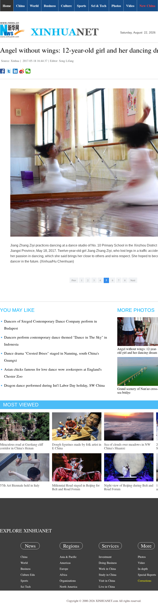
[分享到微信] (28, 71)
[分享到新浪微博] (21, 71)
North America (68, 587)
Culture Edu (28, 575)
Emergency (105, 592)
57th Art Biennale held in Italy (20, 485)
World (34, 5)
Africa (63, 575)
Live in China (107, 587)
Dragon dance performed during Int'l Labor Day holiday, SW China (54, 385)
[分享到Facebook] (2, 71)
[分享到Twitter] (9, 71)
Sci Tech (26, 587)
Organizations (68, 581)
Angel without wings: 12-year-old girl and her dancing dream (137, 351)
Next (132, 280)
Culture (66, 5)
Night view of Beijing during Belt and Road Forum (128, 487)
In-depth (143, 569)
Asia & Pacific (68, 557)
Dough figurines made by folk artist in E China (76, 446)
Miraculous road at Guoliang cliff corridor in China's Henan (21, 446)
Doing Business (108, 563)
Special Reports (147, 575)
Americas (65, 563)
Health (24, 592)
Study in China (107, 575)
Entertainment (29, 598)
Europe (64, 569)
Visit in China (107, 581)
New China (147, 5)
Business (50, 5)
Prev (74, 280)
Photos (116, 5)
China (20, 5)
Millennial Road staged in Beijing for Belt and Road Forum (76, 487)
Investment (105, 557)
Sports (81, 5)
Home (7, 5)
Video (130, 5)
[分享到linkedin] (15, 71)
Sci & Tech (98, 5)
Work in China (107, 569)
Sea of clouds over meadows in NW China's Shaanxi (127, 446)
